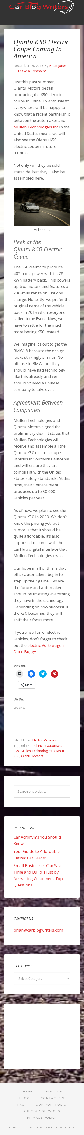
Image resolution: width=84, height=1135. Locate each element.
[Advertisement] (42, 1036)
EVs (16, 750)
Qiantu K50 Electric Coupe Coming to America (41, 48)
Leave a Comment (32, 71)
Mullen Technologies (36, 750)
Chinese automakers (49, 745)
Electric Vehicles (44, 740)
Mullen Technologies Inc (36, 127)
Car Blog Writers (42, 7)
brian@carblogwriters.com (38, 930)
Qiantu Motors (32, 756)
